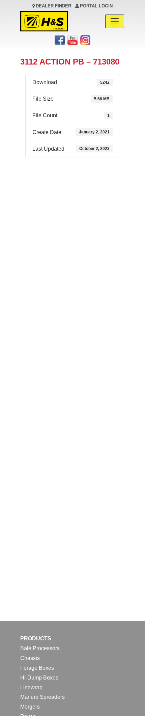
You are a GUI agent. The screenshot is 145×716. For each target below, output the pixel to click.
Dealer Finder (53, 5)
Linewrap (31, 687)
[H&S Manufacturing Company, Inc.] (44, 21)
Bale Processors (40, 648)
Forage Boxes (37, 668)
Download (37, 167)
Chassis (30, 658)
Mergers (30, 707)
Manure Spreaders (42, 697)
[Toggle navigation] (114, 21)
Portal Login (96, 5)
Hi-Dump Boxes (39, 678)
